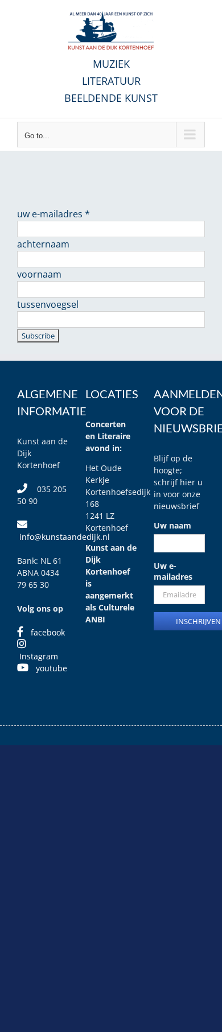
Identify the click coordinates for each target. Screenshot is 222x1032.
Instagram (38, 656)
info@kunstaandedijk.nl (64, 536)
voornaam (39, 274)
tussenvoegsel (48, 304)
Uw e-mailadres (173, 571)
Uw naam (172, 525)
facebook (48, 632)
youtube (51, 668)
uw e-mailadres (53, 214)
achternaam (43, 244)
